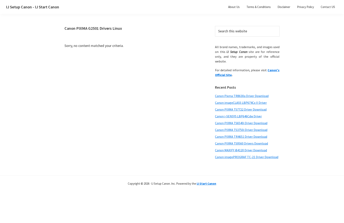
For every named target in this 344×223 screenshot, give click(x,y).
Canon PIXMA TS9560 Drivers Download (241, 143)
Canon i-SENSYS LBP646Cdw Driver (238, 116)
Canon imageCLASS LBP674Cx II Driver (241, 103)
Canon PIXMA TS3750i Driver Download (241, 130)
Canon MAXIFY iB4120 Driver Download (241, 150)
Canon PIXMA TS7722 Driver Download (241, 109)
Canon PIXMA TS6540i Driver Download (241, 123)
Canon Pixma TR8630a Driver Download (242, 96)
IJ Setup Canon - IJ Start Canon (32, 6)
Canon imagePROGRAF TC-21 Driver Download (246, 157)
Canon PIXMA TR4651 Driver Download (241, 137)
